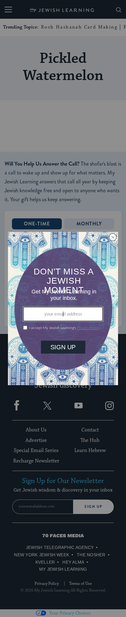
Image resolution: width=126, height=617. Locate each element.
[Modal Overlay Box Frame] (63, 308)
